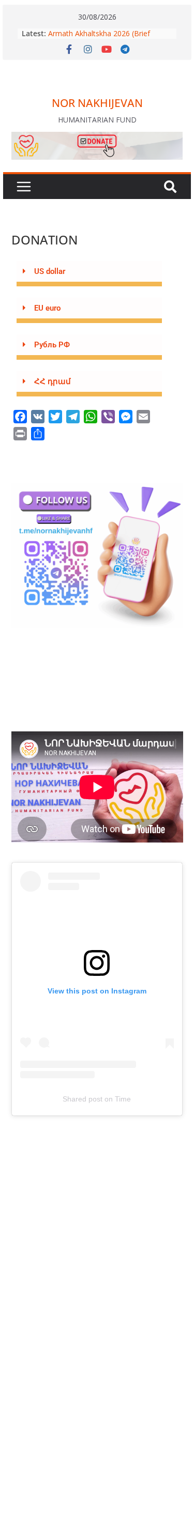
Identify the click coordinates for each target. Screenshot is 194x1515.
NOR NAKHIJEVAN (97, 103)
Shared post (82, 1099)
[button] (89, 273)
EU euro (47, 308)
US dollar (49, 271)
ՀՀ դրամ (52, 381)
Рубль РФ (52, 344)
